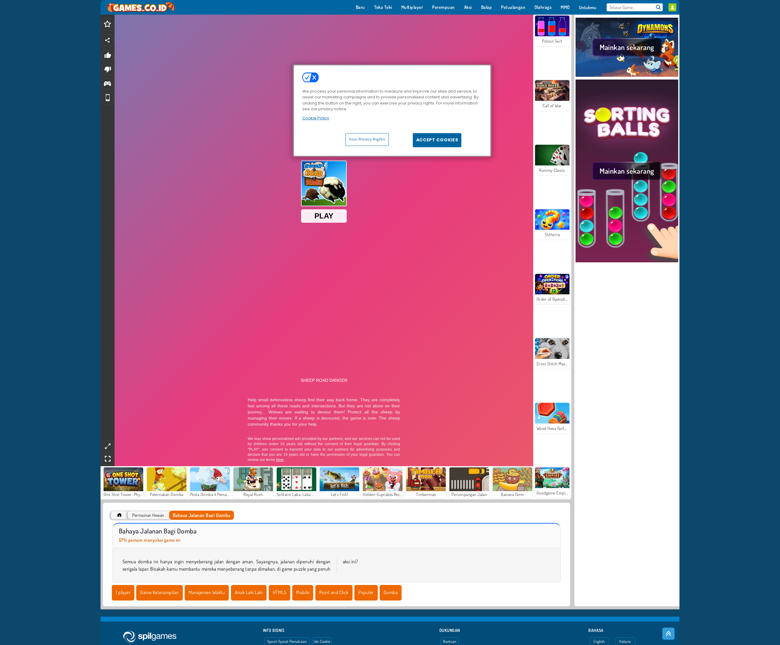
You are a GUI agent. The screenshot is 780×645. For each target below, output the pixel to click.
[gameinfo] (107, 84)
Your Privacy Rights (367, 139)
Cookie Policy (315, 118)
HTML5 (279, 592)
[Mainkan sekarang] (627, 76)
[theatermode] (107, 446)
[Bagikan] (107, 40)
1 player (123, 592)
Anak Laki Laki (249, 592)
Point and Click (334, 592)
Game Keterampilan (159, 592)
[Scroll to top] (668, 634)
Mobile (302, 592)
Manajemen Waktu (207, 592)
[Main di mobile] (107, 98)
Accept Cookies (437, 140)
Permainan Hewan (148, 515)
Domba (391, 592)
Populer (366, 592)
